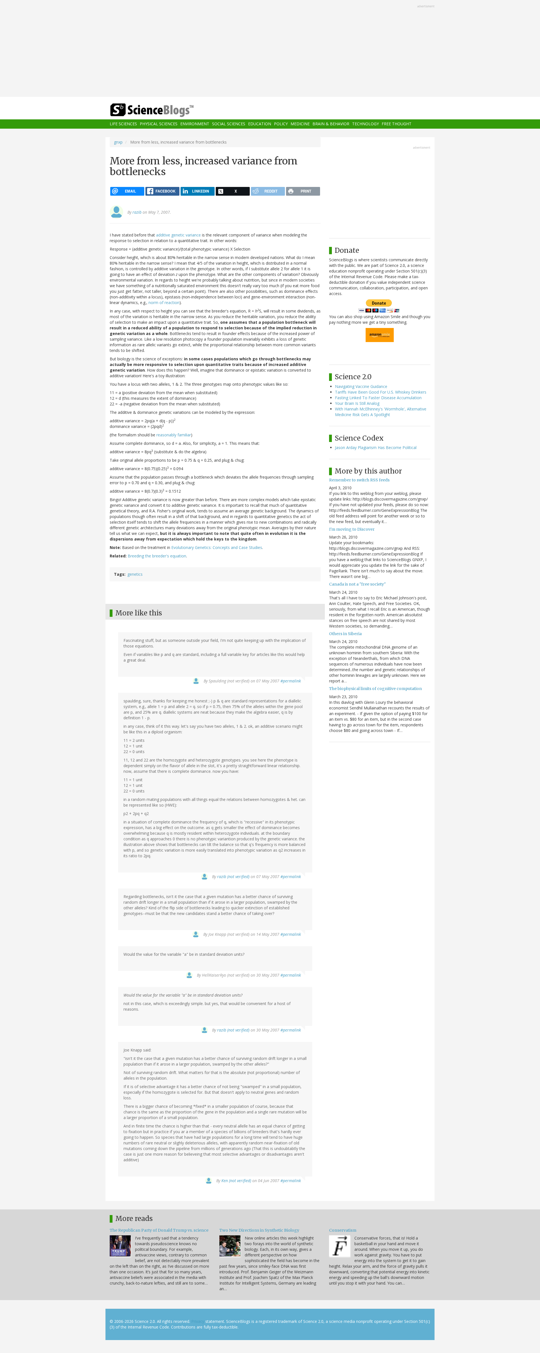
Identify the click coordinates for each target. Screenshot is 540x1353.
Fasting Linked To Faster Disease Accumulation (378, 397)
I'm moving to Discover (352, 529)
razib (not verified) (233, 876)
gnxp (118, 142)
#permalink (290, 681)
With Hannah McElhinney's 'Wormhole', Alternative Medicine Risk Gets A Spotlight (380, 411)
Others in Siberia (345, 633)
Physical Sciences (158, 124)
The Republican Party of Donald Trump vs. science (159, 1230)
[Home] (163, 110)
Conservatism (342, 1230)
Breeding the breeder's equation (157, 556)
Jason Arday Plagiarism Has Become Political (376, 447)
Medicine (300, 124)
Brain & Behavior (330, 124)
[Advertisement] (270, 49)
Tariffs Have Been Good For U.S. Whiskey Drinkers (380, 392)
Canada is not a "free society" (357, 584)
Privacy (197, 1321)
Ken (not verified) (236, 1180)
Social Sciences (228, 124)
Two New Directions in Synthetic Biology (259, 1230)
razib (136, 212)
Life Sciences (123, 124)
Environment (194, 124)
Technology (365, 124)
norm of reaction (163, 302)
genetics (135, 574)
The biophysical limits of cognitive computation (375, 688)
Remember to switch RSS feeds (359, 480)
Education (259, 124)
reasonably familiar (173, 434)
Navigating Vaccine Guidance (361, 386)
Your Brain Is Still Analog (357, 403)
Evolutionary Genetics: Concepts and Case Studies (216, 547)
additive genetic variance (178, 235)
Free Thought (396, 124)
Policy (281, 124)
